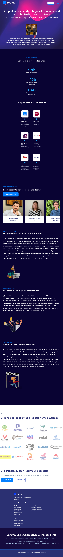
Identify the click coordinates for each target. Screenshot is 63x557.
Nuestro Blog (17, 514)
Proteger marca (17, 509)
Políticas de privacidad (36, 507)
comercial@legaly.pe (18, 523)
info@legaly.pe (17, 525)
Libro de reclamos (35, 511)
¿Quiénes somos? (18, 512)
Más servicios (17, 511)
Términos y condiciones (37, 509)
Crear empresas (17, 507)
